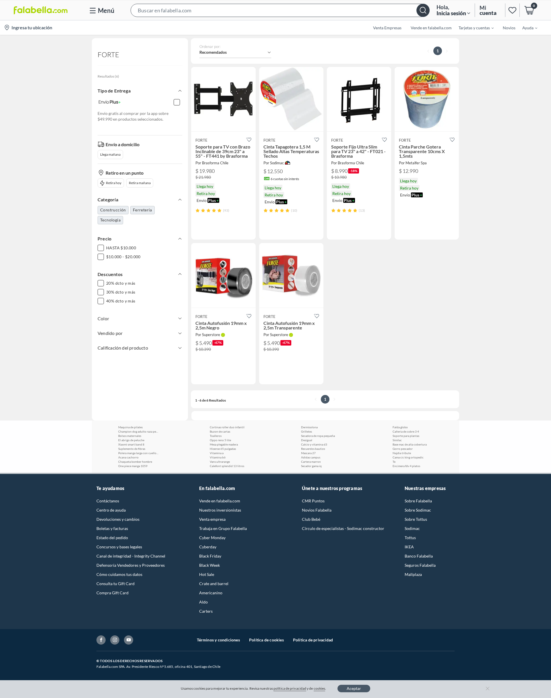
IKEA (409, 546)
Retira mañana (140, 183)
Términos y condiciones (218, 639)
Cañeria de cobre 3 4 (406, 431)
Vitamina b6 (218, 457)
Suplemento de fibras (131, 448)
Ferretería (142, 210)
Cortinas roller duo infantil (227, 427)
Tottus (410, 537)
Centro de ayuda (111, 510)
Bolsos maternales (129, 435)
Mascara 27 (308, 453)
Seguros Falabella (420, 565)
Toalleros (216, 435)
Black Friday (210, 556)
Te (394, 461)
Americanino (210, 592)
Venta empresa (212, 519)
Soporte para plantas (406, 435)
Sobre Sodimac (418, 510)
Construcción (113, 210)
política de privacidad (289, 688)
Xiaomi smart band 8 (131, 444)
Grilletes (306, 431)
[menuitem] (473, 27)
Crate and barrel (213, 583)
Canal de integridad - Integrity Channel (130, 556)
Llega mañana (110, 154)
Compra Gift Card (112, 592)
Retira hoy (113, 183)
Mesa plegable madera (224, 444)
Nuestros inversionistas (220, 510)
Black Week (209, 565)
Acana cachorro (128, 457)
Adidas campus (310, 457)
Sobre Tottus (416, 519)
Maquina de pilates (130, 427)
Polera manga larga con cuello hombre (138, 453)
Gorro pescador (403, 448)
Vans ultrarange (220, 461)
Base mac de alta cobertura (410, 444)
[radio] (197, 210)
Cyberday (207, 546)
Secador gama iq (311, 466)
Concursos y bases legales (119, 546)
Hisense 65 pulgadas (223, 448)
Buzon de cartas (220, 431)
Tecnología (110, 220)
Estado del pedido (112, 537)
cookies (319, 688)
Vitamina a (217, 453)
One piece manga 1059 (133, 466)
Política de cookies (266, 639)
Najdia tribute (402, 453)
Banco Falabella (419, 556)
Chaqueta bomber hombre (135, 461)
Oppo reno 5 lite (220, 440)
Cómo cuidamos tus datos (119, 574)
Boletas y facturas (112, 528)
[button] (280, 10)
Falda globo (400, 427)
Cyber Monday (212, 537)
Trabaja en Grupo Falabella (223, 528)
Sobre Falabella (418, 500)
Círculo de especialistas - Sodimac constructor (343, 528)
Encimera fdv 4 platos (406, 466)
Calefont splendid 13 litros (227, 466)
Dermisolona (309, 427)
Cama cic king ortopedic (408, 457)
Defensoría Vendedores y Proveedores (130, 565)
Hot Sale (206, 574)
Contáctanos (107, 500)
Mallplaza (413, 574)
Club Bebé (311, 519)
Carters (206, 611)
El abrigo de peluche (131, 440)
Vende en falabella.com (219, 500)
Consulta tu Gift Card (115, 583)
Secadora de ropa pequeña (318, 435)
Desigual (306, 440)
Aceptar (354, 688)
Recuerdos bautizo (313, 448)
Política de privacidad (313, 639)
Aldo (203, 601)
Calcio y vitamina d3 (314, 444)
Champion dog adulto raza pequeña (138, 431)
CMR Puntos (313, 500)
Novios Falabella (316, 510)
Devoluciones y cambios (117, 519)
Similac (397, 440)
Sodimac (412, 528)
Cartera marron (311, 461)
